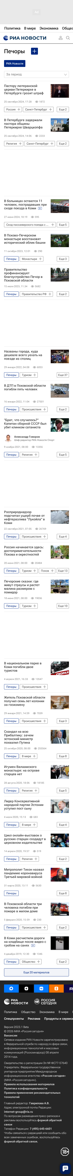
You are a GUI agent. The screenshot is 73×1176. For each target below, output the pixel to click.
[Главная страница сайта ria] (24, 38)
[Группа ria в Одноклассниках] (56, 988)
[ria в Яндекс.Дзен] (26, 988)
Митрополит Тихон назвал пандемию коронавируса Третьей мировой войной (24, 873)
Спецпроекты (14, 1018)
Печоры (14, 51)
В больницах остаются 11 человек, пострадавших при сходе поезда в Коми (25, 204)
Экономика (47, 1012)
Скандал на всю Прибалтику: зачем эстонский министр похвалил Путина (18, 737)
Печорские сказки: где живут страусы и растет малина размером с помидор (22, 587)
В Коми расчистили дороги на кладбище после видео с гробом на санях (25, 941)
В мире (63, 1012)
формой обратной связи (20, 1141)
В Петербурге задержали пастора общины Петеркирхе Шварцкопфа (23, 123)
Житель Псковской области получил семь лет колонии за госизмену (24, 701)
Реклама (34, 1018)
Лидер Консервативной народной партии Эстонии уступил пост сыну (23, 804)
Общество (28, 1012)
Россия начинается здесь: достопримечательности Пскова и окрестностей (24, 550)
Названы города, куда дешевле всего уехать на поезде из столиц (23, 355)
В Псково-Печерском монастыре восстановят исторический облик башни (24, 239)
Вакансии (10, 1035)
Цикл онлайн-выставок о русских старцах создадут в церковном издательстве (25, 839)
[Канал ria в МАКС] (11, 988)
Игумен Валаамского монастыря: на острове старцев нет (22, 770)
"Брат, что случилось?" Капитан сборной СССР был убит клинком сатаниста (25, 423)
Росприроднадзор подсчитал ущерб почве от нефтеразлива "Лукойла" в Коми (24, 517)
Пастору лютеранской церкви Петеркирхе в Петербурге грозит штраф (24, 89)
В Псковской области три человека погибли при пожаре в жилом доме (23, 907)
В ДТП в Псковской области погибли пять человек (25, 387)
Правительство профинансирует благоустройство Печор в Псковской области (23, 275)
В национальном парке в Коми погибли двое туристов (23, 667)
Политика (10, 1012)
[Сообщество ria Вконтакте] (41, 988)
